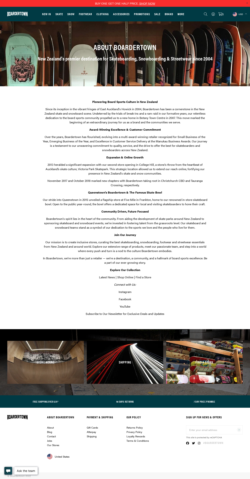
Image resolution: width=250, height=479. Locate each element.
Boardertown (151, 109)
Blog (49, 432)
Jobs (49, 440)
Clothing (102, 14)
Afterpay (91, 432)
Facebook (125, 299)
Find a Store (143, 277)
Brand (169, 14)
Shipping (92, 436)
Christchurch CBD (173, 181)
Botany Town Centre (152, 118)
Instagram (125, 292)
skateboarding (130, 242)
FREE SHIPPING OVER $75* (45, 401)
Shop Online (125, 277)
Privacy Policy (134, 432)
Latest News (107, 277)
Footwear (85, 14)
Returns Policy (134, 427)
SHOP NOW (147, 3)
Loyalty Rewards (135, 436)
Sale (157, 14)
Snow (70, 14)
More (181, 14)
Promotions (142, 14)
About (50, 427)
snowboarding (149, 242)
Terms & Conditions (137, 440)
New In (46, 14)
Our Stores (53, 445)
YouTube (125, 306)
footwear (165, 242)
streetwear (184, 242)
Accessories (121, 14)
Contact (51, 436)
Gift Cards (92, 427)
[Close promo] (247, 3)
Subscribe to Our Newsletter (104, 314)
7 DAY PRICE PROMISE (204, 401)
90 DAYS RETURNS (125, 401)
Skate (59, 14)
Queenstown (70, 200)
